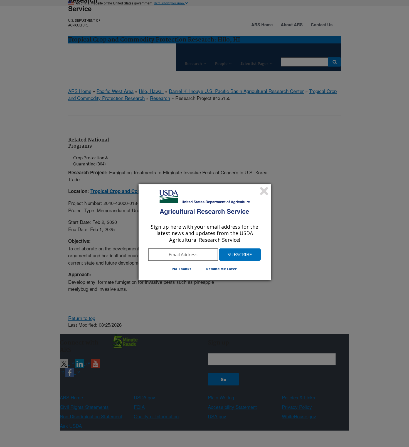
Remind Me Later (221, 269)
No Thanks (181, 269)
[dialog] (205, 232)
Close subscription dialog (264, 191)
